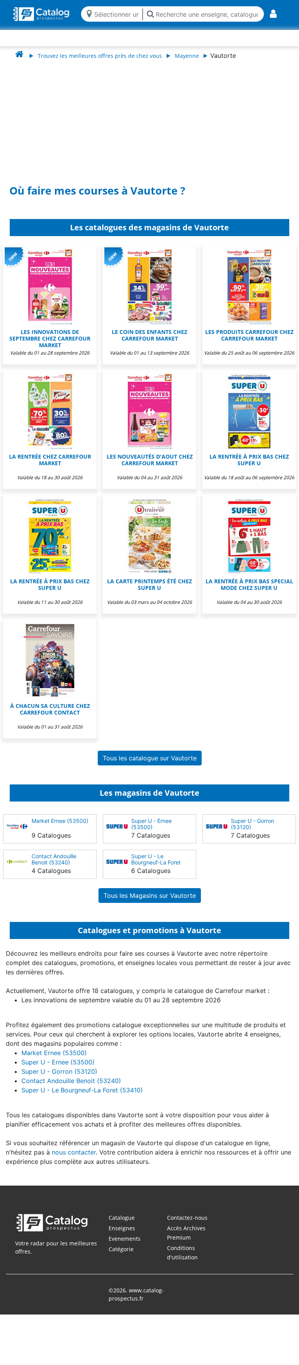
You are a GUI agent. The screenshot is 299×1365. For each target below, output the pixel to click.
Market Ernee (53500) (60, 820)
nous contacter (74, 1152)
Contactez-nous (187, 1217)
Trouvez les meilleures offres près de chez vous (100, 55)
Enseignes (122, 1228)
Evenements (125, 1238)
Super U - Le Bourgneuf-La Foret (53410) (156, 862)
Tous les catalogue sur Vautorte (150, 758)
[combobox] (116, 14)
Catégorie (121, 1249)
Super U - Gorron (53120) (252, 823)
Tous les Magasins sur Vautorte (150, 895)
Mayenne (187, 55)
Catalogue (122, 1217)
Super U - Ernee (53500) (151, 823)
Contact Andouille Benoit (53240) (54, 859)
